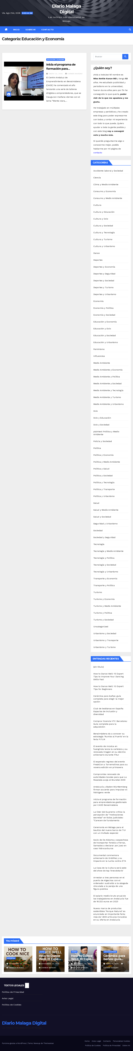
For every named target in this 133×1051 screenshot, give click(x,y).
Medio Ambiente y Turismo (107, 397)
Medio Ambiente (101, 363)
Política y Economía (103, 455)
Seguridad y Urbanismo (105, 523)
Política (97, 448)
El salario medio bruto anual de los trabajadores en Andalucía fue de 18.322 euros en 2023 (110, 899)
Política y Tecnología (103, 482)
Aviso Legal (7, 998)
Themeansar (48, 1043)
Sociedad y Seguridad (104, 537)
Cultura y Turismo (102, 239)
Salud (96, 503)
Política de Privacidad (13, 992)
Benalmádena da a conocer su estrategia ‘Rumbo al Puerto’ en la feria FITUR (110, 736)
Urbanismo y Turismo (104, 647)
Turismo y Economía (104, 599)
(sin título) (98, 667)
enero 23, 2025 (56, 74)
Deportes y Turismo (103, 287)
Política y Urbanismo (104, 496)
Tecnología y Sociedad (104, 565)
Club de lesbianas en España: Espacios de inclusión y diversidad (108, 711)
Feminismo (99, 349)
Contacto (47, 29)
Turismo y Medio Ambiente (107, 606)
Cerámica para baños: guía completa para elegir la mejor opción (108, 699)
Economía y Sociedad (104, 315)
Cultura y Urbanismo (104, 246)
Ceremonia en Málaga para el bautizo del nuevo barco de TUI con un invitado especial (109, 830)
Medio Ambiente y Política (106, 376)
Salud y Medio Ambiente (105, 510)
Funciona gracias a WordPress (14, 1043)
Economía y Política (103, 308)
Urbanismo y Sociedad (104, 633)
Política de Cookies (11, 1004)
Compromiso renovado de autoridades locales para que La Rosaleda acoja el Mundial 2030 (110, 777)
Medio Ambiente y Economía (108, 370)
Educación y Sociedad (104, 335)
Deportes (98, 260)
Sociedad (98, 530)
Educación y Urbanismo (105, 342)
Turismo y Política (102, 613)
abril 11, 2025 (112, 964)
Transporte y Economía (105, 578)
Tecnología (98, 544)
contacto (97, 152)
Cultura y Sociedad (103, 225)
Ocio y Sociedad (101, 424)
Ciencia (97, 177)
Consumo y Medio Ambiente (107, 198)
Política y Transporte (104, 489)
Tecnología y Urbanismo (105, 571)
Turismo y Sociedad (103, 619)
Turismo (97, 592)
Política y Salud (101, 468)
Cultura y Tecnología (104, 232)
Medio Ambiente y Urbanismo (108, 404)
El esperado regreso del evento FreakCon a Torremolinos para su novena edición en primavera (110, 764)
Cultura (97, 205)
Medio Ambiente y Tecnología (108, 390)
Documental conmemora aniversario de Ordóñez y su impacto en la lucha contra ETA (109, 858)
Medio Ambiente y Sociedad (107, 383)
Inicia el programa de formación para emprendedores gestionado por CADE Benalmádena (110, 802)
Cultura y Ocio (100, 219)
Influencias (99, 356)
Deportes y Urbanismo (104, 294)
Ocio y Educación (102, 418)
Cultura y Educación (104, 212)
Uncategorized (100, 626)
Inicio (16, 29)
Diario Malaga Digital (66, 9)
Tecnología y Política (103, 558)
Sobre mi (30, 29)
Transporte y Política (104, 585)
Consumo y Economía (104, 191)
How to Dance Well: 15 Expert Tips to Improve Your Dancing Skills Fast (108, 676)
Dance (96, 253)
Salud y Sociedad (102, 517)
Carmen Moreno (75, 74)
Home (87, 1041)
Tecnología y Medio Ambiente (108, 551)
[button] (130, 29)
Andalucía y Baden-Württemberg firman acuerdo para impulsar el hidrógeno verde (110, 790)
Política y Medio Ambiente (106, 462)
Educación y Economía (55, 59)
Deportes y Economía (104, 267)
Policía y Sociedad (102, 441)
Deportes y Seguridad (104, 273)
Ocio (95, 411)
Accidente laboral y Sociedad (108, 171)
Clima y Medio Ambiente (105, 184)
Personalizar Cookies (121, 1041)
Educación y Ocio (102, 328)
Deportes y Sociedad (103, 280)
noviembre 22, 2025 (18, 964)
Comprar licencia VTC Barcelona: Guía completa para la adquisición (110, 724)
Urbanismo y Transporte (105, 640)
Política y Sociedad (103, 475)
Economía (98, 301)
